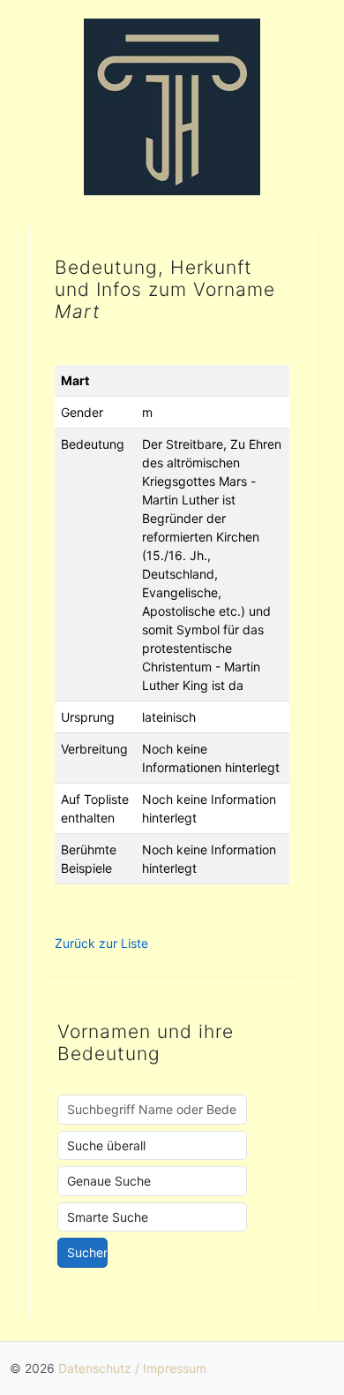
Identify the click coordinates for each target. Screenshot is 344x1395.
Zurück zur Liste (101, 943)
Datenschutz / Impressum (132, 1368)
